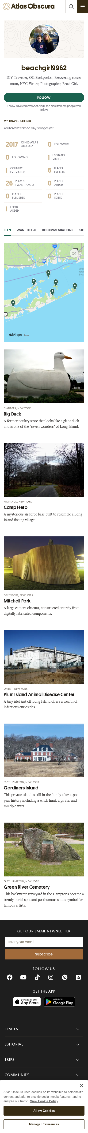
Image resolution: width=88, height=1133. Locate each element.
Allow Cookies (44, 1111)
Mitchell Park (17, 600)
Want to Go (27, 230)
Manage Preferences (44, 1124)
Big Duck (12, 414)
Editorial (14, 1044)
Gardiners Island (21, 787)
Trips (10, 1060)
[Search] (71, 6)
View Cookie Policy (44, 1101)
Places (11, 1029)
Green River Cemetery (27, 887)
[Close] (82, 1085)
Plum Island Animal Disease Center (39, 694)
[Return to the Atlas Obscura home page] (30, 6)
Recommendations (57, 230)
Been (7, 230)
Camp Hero (16, 507)
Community (17, 1075)
